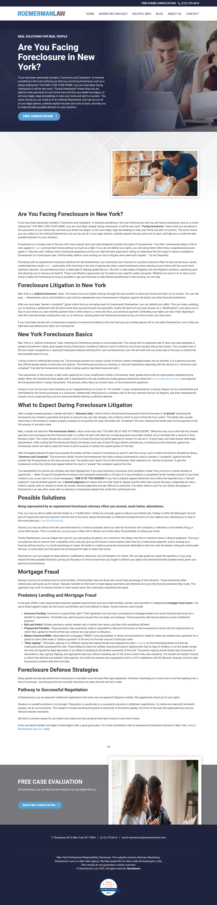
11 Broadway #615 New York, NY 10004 (73, 837)
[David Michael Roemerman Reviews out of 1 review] (108, 895)
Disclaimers (133, 868)
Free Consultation (38, 116)
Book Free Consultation (39, 805)
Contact (192, 13)
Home (90, 13)
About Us (174, 13)
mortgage (141, 643)
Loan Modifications (51, 520)
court (38, 247)
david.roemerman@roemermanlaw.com (144, 837)
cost (47, 265)
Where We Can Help (113, 13)
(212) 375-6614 (190, 3)
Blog (159, 13)
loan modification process (166, 378)
